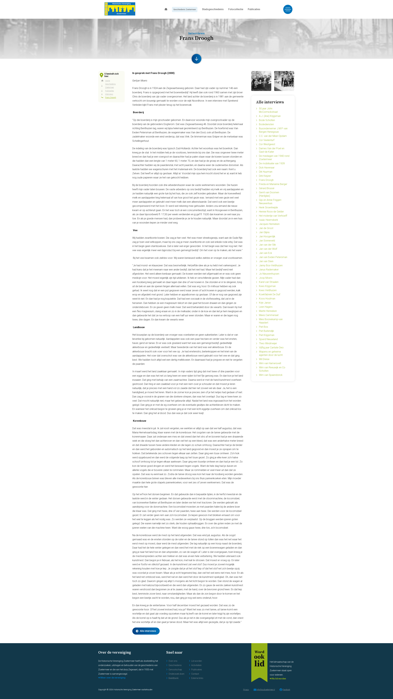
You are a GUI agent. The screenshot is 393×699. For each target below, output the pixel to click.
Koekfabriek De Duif (269, 294)
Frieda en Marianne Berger (273, 184)
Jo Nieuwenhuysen (269, 273)
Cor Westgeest (267, 144)
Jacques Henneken (269, 224)
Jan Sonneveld (267, 240)
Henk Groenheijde (268, 207)
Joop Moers (265, 277)
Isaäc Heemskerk (268, 219)
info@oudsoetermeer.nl (266, 690)
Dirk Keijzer (265, 175)
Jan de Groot (266, 228)
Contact (195, 674)
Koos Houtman (267, 298)
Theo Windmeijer (268, 343)
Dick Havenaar (266, 167)
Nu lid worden (279, 678)
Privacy (246, 690)
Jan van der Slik (267, 244)
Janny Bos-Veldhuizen (271, 265)
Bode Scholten (267, 120)
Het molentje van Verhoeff (273, 215)
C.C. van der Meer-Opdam (273, 136)
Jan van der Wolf (268, 248)
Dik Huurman (265, 171)
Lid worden (196, 661)
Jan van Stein (266, 261)
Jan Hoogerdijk (267, 236)
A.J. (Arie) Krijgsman (270, 116)
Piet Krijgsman (266, 335)
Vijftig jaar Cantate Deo (271, 347)
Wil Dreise (264, 359)
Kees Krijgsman (267, 286)
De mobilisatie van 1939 (272, 163)
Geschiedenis (175, 665)
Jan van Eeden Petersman (273, 257)
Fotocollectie (235, 9)
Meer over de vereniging (112, 677)
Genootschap (175, 669)
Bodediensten (266, 124)
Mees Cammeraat (268, 315)
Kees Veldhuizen (268, 290)
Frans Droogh (266, 180)
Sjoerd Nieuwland (268, 339)
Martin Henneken (268, 311)
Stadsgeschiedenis (213, 9)
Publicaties (254, 9)
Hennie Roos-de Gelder (271, 211)
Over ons (173, 661)
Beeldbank (174, 678)
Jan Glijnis (264, 232)
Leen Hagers (265, 306)
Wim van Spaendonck (270, 375)
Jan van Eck (265, 253)
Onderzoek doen (176, 674)
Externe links (197, 678)
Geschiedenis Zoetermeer (184, 9)
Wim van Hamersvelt (270, 363)
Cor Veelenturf (266, 140)
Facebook (286, 690)
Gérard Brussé (266, 188)
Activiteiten (196, 665)
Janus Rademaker (269, 269)
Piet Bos (263, 326)
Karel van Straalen (268, 282)
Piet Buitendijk (266, 330)
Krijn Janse (265, 302)
